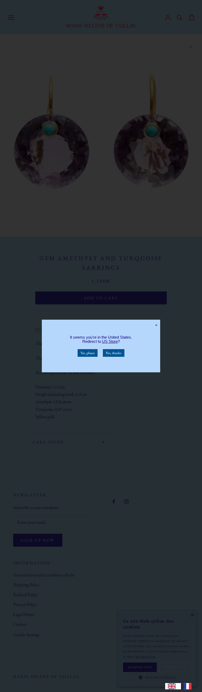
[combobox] (173, 686)
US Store (110, 341)
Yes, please (87, 352)
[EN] (173, 686)
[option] (189, 686)
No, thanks (114, 352)
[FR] (189, 686)
